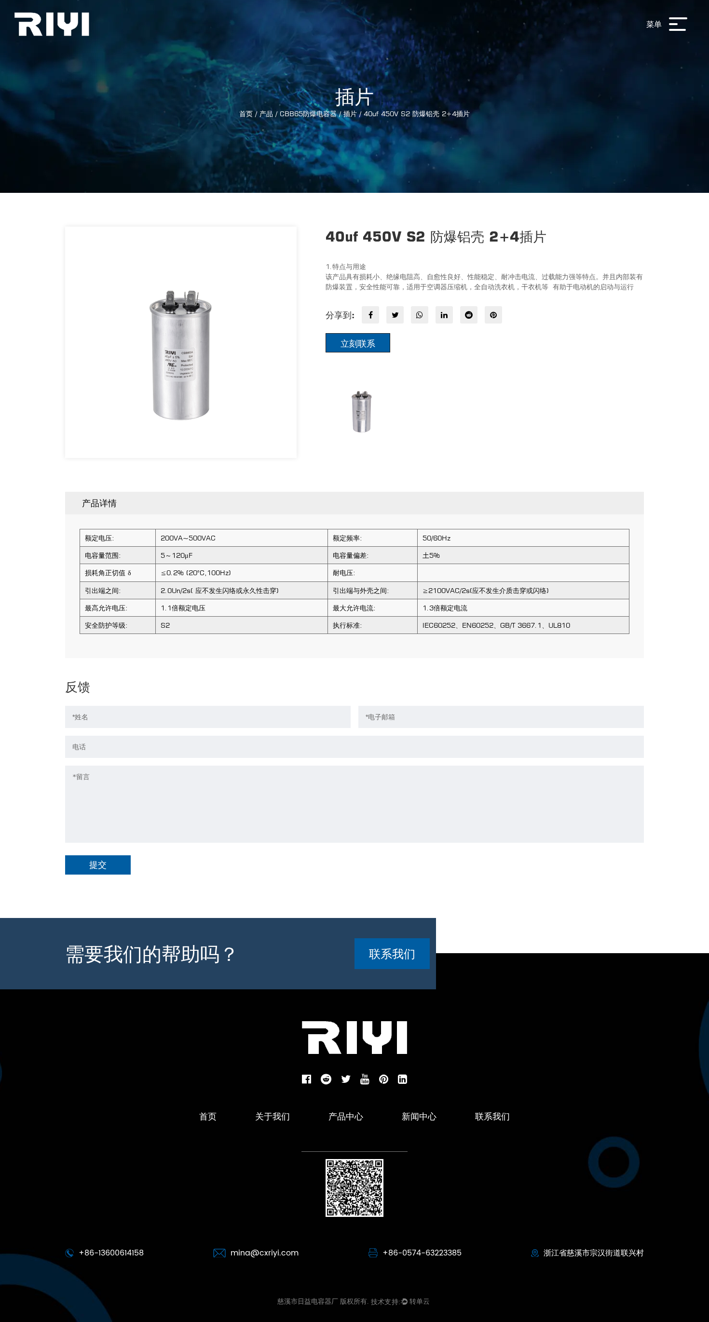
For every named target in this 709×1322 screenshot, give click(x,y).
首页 (246, 113)
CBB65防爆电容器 (308, 113)
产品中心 (345, 1116)
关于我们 (272, 1116)
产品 (266, 113)
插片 (350, 113)
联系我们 (392, 953)
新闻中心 (419, 1116)
